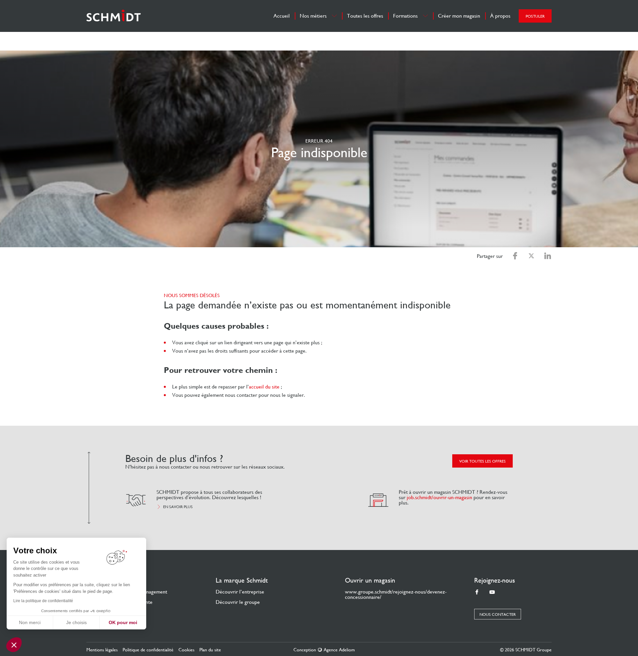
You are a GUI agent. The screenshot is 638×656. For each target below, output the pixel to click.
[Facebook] (476, 592)
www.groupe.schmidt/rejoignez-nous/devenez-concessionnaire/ (396, 594)
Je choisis (76, 622)
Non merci (30, 622)
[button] (14, 645)
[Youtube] (492, 592)
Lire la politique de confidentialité (43, 601)
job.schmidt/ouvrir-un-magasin (439, 497)
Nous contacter (497, 614)
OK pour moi (123, 622)
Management (153, 592)
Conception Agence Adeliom (324, 649)
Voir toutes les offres (482, 461)
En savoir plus (178, 506)
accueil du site (264, 386)
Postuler (535, 16)
